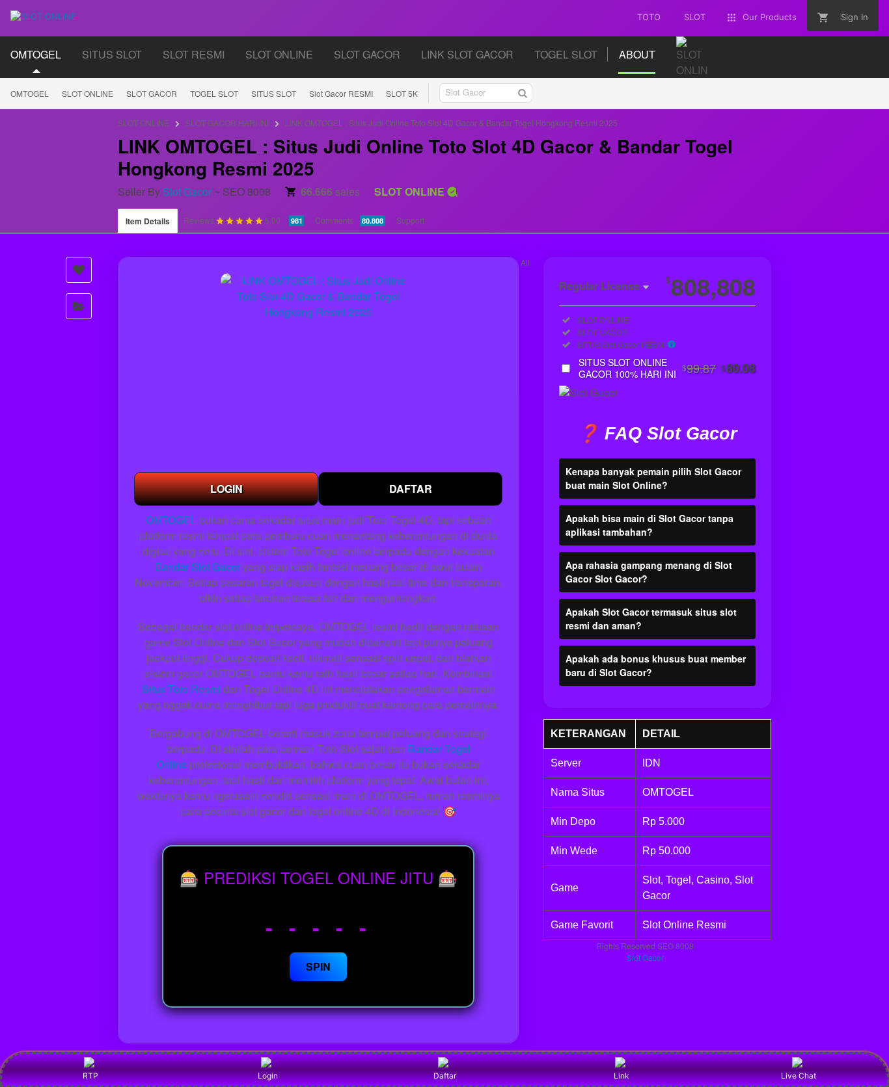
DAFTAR (410, 488)
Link (621, 1075)
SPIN (318, 966)
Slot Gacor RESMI (341, 93)
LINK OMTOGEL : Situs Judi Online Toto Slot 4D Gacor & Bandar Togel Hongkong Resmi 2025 (451, 122)
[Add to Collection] (79, 306)
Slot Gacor (187, 191)
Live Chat (798, 1075)
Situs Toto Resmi (181, 688)
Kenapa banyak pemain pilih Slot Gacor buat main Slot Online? (653, 478)
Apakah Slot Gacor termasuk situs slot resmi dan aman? (651, 619)
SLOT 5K (402, 93)
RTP (90, 1075)
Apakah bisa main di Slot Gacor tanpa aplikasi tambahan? (649, 525)
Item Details (148, 221)
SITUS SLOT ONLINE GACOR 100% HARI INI (667, 368)
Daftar (444, 1075)
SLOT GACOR (151, 93)
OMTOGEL (29, 93)
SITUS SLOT (273, 93)
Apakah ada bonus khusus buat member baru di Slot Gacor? (656, 666)
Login (268, 1075)
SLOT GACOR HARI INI (227, 122)
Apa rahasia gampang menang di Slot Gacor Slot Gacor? (649, 572)
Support (410, 220)
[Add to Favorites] (79, 270)
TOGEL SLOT (214, 93)
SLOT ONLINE (87, 93)
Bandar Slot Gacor (197, 566)
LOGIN (226, 488)
